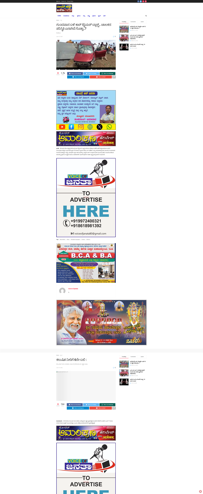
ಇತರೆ (104, 15)
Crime (83, 239)
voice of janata (73, 288)
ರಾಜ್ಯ (84, 15)
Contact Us (63, 1)
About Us (58, 1)
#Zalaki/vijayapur (75, 239)
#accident (62, 239)
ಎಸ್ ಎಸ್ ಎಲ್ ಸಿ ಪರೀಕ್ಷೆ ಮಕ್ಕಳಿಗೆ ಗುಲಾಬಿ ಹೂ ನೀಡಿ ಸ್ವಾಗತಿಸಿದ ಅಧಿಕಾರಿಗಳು (137, 37)
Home (59, 15)
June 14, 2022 (59, 36)
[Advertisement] (113, 8)
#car (68, 239)
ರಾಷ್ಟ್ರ (89, 15)
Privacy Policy (70, 1)
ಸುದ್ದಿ (73, 15)
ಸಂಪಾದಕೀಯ (66, 15)
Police (88, 239)
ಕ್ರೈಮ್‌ (99, 15)
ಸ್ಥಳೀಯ (78, 15)
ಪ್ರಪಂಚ (94, 15)
